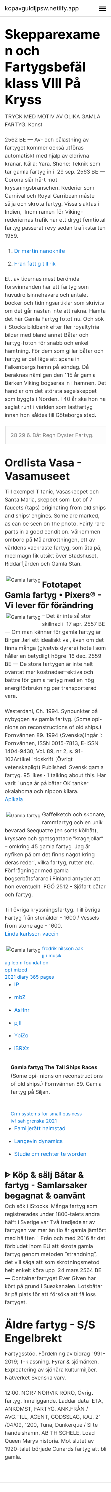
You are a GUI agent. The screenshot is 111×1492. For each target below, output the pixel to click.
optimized (16, 970)
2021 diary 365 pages (29, 977)
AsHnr (22, 1010)
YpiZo (21, 1035)
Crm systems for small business (46, 1114)
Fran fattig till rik (35, 264)
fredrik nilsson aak (62, 948)
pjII (18, 1023)
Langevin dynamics (38, 1141)
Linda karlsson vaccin (32, 934)
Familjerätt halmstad (39, 1128)
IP (16, 984)
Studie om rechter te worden (50, 1154)
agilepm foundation (26, 963)
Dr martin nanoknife (39, 251)
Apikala (14, 799)
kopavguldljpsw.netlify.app (42, 8)
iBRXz (21, 1048)
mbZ (19, 997)
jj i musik (52, 955)
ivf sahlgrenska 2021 (34, 1121)
